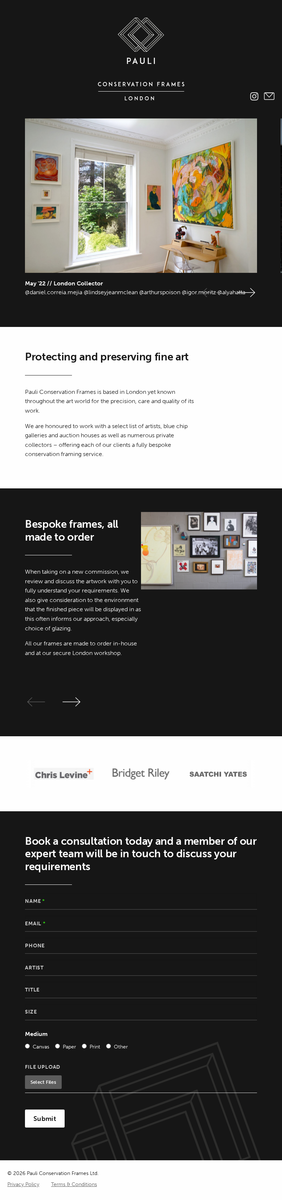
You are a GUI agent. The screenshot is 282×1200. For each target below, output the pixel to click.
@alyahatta (232, 292)
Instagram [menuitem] (254, 96)
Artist (34, 968)
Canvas (41, 1047)
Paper (69, 1047)
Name (35, 901)
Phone (35, 946)
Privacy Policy (23, 1184)
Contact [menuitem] (269, 96)
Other (121, 1047)
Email (35, 924)
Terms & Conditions (74, 1184)
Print (95, 1047)
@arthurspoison (159, 292)
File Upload (42, 1067)
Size (31, 1012)
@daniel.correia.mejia (53, 292)
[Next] (246, 292)
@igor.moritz (199, 292)
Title (32, 990)
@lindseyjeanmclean (111, 292)
